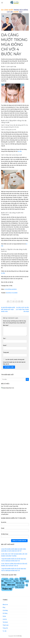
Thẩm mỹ (7, 588)
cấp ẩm (11, 579)
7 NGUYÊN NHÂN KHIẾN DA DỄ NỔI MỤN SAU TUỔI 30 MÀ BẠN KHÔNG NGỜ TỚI (13, 560)
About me (5, 604)
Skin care (11, 585)
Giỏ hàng (5, 613)
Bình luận (6, 325)
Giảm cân (8, 581)
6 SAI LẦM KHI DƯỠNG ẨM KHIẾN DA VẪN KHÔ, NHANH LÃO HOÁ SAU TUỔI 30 (14, 564)
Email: (2, 528)
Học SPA (16, 581)
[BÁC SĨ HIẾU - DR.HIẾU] (15, 2)
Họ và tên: (3, 522)
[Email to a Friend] (16, 301)
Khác (22, 581)
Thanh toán (5, 625)
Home (4, 616)
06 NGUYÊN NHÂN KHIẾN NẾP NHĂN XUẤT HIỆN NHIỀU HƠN (8, 309)
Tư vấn (4, 631)
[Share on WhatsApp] (8, 301)
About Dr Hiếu (5, 579)
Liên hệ (5, 619)
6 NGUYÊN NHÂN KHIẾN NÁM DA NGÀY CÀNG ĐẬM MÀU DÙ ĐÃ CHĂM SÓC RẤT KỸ (13, 550)
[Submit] (27, 379)
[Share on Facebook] (11, 301)
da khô (16, 579)
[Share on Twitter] (13, 301)
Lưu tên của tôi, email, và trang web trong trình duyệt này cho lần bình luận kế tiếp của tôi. (14, 362)
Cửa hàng (5, 610)
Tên (4, 338)
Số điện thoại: (4, 534)
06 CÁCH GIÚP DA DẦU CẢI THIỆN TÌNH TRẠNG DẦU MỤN (22, 309)
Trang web (6, 352)
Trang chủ (5, 628)
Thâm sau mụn (19, 587)
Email (5, 345)
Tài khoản (5, 622)
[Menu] (2, 3)
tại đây (20, 151)
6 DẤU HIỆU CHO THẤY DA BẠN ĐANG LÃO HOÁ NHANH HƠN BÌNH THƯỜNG (14, 555)
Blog (4, 607)
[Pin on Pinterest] (19, 301)
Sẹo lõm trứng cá (20, 585)
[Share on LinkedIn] (22, 301)
